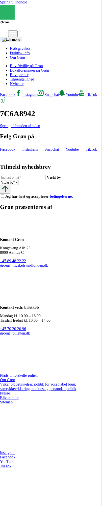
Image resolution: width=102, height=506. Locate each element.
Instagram (7, 452)
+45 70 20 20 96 (13, 329)
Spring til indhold (13, 2)
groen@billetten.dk (15, 333)
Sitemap (6, 402)
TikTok (5, 466)
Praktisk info (20, 53)
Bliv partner (19, 75)
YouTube (7, 461)
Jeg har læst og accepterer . (43, 196)
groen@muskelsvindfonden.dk (24, 265)
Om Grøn (17, 57)
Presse (5, 393)
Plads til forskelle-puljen (19, 375)
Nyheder (17, 84)
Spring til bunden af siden (20, 126)
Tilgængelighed (22, 79)
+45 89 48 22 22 (13, 261)
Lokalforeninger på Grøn (29, 70)
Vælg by (54, 177)
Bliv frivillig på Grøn (26, 66)
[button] (4, 34)
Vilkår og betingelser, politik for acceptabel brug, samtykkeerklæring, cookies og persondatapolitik (38, 386)
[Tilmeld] (5, 189)
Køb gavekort (20, 48)
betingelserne (61, 196)
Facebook (7, 457)
